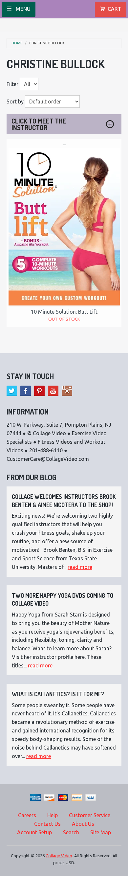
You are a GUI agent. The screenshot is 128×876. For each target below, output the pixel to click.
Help (52, 815)
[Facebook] (25, 391)
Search (71, 832)
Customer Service (89, 815)
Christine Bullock (47, 43)
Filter (12, 84)
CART (114, 9)
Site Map (100, 832)
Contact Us (47, 824)
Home (16, 43)
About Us (83, 824)
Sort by (15, 101)
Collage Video (59, 855)
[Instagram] (67, 391)
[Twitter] (12, 391)
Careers (27, 815)
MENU (22, 9)
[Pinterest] (39, 391)
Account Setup (34, 832)
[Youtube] (53, 391)
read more (80, 567)
